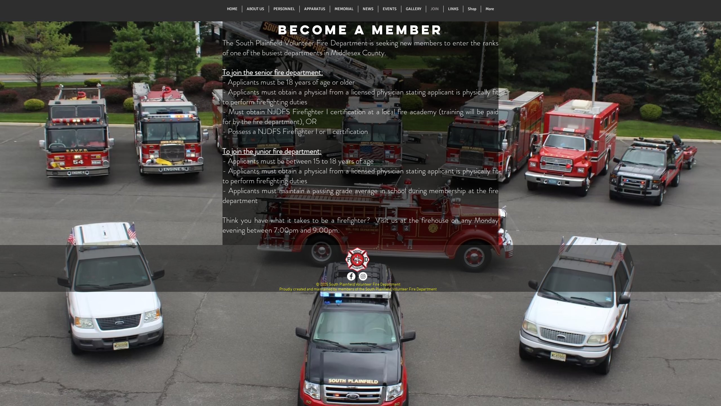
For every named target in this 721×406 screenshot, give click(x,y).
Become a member (360, 29)
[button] (255, 9)
